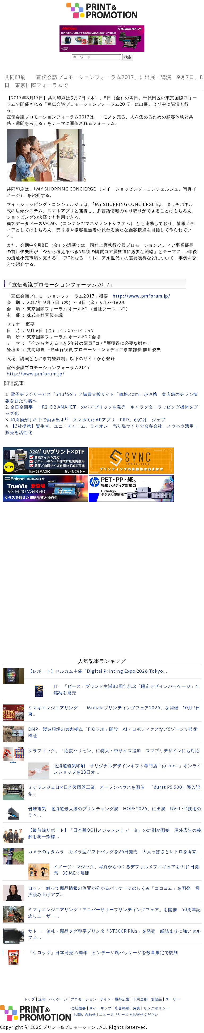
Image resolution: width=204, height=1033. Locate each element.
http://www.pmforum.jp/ (141, 296)
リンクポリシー (156, 1008)
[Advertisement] (102, 540)
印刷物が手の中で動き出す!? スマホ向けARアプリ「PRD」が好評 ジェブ (88, 419)
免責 (136, 1008)
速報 (42, 999)
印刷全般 (140, 999)
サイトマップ (100, 1008)
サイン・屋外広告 (115, 999)
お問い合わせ (85, 1015)
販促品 (156, 999)
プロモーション (84, 999)
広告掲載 (122, 1008)
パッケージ (58, 999)
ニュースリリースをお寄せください (129, 1015)
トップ (29, 999)
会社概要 (78, 1008)
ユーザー (172, 999)
